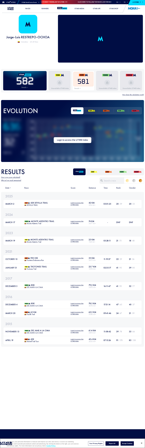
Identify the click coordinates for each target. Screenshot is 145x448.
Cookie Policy (51, 446)
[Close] (141, 443)
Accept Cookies (127, 443)
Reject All (112, 443)
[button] (30, 2)
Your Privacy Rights (96, 443)
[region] (72, 443)
